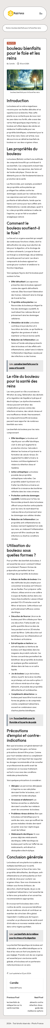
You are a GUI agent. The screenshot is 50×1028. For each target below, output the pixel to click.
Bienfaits (11, 43)
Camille (14, 982)
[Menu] (40, 13)
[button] (16, 987)
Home (8, 28)
